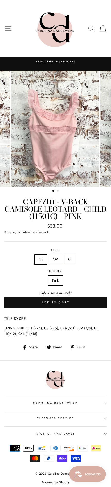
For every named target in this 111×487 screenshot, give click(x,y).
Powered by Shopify (55, 482)
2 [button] (58, 191)
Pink (55, 280)
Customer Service (55, 418)
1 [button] (53, 191)
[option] (55, 129)
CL (70, 259)
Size (55, 250)
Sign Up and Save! (55, 434)
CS (41, 259)
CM (55, 259)
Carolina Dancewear (55, 403)
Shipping (10, 232)
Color (55, 271)
